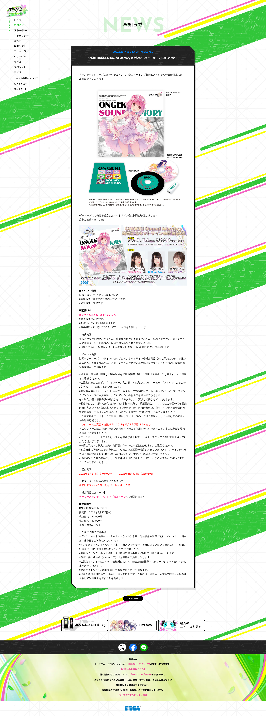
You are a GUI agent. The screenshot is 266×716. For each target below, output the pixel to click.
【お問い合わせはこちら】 (133, 669)
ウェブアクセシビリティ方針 (133, 695)
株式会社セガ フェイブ (139, 664)
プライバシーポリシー (140, 675)
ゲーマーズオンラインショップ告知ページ (102, 496)
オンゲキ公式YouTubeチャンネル (97, 314)
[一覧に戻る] (133, 598)
